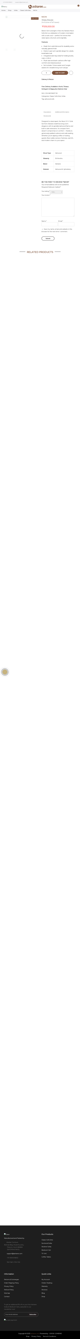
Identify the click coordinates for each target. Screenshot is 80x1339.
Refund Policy (9, 1290)
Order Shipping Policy (11, 1283)
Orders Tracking (47, 1283)
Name (44, 221)
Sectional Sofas (47, 1243)
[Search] (67, 7)
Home (3, 10)
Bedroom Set (46, 1250)
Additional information (62, 112)
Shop (9, 10)
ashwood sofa (49, 99)
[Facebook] (6, 1266)
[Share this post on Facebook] (52, 106)
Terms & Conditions (49, 1336)
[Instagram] (10, 1266)
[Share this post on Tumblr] (64, 106)
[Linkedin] (18, 1266)
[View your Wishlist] (74, 7)
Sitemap (7, 1293)
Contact (7, 1296)
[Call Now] (4, 672)
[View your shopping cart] (77, 7)
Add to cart (60, 73)
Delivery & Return (48, 79)
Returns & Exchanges (11, 1279)
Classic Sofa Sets (25, 10)
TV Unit (44, 1253)
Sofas (15, 10)
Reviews (44, 1290)
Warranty (45, 1286)
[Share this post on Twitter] (56, 106)
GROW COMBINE (55, 1333)
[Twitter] (14, 1266)
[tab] (47, 112)
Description (47, 112)
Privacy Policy (9, 1286)
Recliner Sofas (46, 1247)
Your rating (46, 191)
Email (60, 221)
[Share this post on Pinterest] (60, 106)
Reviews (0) (47, 116)
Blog (43, 1293)
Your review (46, 195)
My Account (46, 1279)
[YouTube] (22, 1266)
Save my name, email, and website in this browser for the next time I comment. (57, 230)
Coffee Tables (46, 1257)
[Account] (71, 7)
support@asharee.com (14, 1253)
